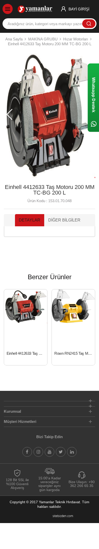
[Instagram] (38, 452)
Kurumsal (12, 411)
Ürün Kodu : (37, 201)
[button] (9, 114)
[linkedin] (72, 452)
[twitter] (60, 452)
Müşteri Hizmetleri (20, 421)
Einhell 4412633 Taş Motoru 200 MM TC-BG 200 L (27, 353)
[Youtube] (49, 452)
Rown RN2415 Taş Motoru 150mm (74, 353)
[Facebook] (27, 452)
